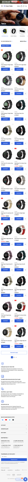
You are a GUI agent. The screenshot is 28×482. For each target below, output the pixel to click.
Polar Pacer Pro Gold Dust (6, 340)
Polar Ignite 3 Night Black (20, 213)
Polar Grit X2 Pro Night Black (20, 64)
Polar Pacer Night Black (19, 138)
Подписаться (14, 459)
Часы (18, 21)
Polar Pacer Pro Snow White (20, 238)
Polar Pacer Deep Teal (19, 113)
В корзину (5, 69)
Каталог (6, 21)
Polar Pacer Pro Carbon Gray (7, 163)
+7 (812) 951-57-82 (6, 445)
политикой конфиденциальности (11, 463)
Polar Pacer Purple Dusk (6, 315)
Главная (2, 21)
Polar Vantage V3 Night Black (7, 64)
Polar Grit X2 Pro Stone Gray (7, 89)
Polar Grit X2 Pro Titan (19, 89)
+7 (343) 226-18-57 (18, 445)
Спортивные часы (12, 21)
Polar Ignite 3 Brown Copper (7, 188)
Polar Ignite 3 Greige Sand (20, 188)
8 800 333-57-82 (5, 441)
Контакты (4, 438)
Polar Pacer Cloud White (6, 138)
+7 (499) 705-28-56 (18, 441)
